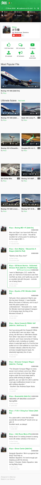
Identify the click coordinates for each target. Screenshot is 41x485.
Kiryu (14, 27)
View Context (14, 241)
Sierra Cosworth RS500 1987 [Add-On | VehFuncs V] (22, 324)
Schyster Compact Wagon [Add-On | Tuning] (21, 363)
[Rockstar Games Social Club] (18, 29)
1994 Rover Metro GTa (23, 434)
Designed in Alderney (8, 477)
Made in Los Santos (8, 479)
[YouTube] (13, 29)
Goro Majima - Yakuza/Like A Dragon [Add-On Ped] (22, 250)
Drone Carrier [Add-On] (23, 448)
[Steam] (16, 29)
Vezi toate (21, 100)
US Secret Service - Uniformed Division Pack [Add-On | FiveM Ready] (23, 266)
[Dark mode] (34, 8)
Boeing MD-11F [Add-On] (24, 228)
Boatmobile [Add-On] (23, 396)
